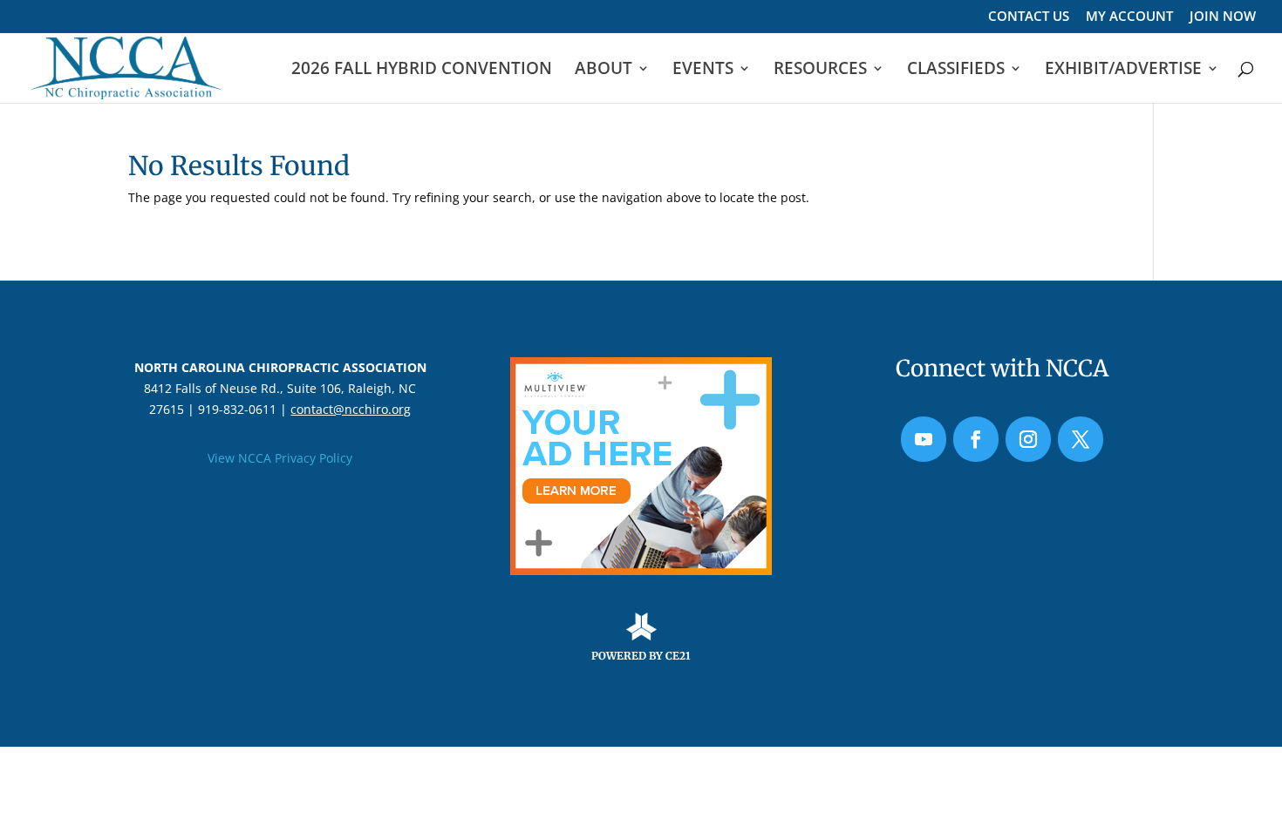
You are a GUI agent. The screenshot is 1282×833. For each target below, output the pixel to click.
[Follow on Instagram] (1028, 439)
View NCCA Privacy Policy (280, 458)
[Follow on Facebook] (976, 439)
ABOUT (603, 70)
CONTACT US (1028, 17)
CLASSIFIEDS (956, 70)
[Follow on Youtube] (923, 439)
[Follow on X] (1080, 439)
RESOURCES (820, 70)
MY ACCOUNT (1129, 17)
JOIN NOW (1223, 17)
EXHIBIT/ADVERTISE (1123, 70)
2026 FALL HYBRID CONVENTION (421, 70)
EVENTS (702, 70)
